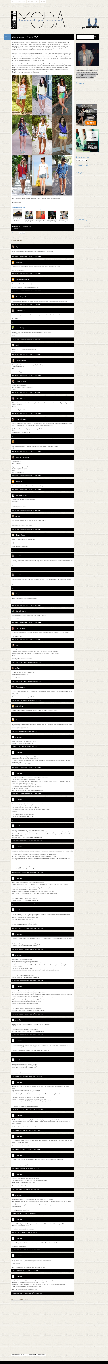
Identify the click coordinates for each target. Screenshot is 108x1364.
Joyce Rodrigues (21, 328)
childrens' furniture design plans (27, 869)
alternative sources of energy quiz (36, 1010)
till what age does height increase (33, 923)
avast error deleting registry (35, 944)
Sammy (18, 516)
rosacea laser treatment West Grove (33, 1073)
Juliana (18, 668)
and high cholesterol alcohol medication (28, 1106)
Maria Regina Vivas (22, 279)
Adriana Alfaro (21, 381)
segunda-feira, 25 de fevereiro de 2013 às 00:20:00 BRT (28, 1109)
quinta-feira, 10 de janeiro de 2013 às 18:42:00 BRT (26, 529)
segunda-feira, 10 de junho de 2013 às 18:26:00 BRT (27, 1293)
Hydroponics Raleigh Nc (31, 898)
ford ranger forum (24, 1210)
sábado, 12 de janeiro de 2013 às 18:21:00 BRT (25, 746)
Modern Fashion (21, 495)
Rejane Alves (20, 247)
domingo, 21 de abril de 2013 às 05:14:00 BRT (25, 1232)
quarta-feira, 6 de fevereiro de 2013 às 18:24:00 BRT (27, 928)
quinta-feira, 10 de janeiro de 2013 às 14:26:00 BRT (26, 413)
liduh (17, 345)
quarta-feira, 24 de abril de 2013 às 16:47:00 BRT (26, 1249)
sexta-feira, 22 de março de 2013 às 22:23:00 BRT (26, 1130)
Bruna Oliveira (21, 360)
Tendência (22, 233)
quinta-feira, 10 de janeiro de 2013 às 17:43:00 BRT (26, 510)
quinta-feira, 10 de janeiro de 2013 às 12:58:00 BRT (26, 256)
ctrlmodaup (19, 706)
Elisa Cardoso (20, 687)
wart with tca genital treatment (30, 1029)
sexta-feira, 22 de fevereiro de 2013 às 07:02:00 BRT (27, 1076)
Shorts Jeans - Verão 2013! (25, 36)
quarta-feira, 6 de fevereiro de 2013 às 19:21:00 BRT (27, 1014)
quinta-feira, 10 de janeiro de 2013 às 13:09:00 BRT (26, 273)
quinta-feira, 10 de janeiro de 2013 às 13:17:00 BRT (26, 322)
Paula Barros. (20, 398)
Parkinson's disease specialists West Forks (38, 1050)
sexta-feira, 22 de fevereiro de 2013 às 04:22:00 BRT (27, 1054)
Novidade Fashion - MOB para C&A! (52, 220)
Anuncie (43, 1)
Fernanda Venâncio (22, 457)
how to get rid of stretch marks (26, 1229)
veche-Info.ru (22, 1246)
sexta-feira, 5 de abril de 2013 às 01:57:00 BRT (25, 1189)
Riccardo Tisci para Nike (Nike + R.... (17, 219)
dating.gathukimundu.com (28, 1165)
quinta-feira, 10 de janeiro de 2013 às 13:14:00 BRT (26, 304)
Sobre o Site (21, 1)
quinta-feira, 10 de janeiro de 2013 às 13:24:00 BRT (26, 354)
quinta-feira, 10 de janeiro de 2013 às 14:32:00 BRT (26, 436)
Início (13, 1)
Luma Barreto (20, 442)
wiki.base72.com (24, 1186)
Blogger (48, 1362)
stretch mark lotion (25, 1146)
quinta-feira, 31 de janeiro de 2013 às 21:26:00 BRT (26, 793)
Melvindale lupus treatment (34, 837)
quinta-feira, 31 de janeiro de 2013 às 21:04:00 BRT (26, 767)
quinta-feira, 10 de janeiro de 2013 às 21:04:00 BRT (26, 605)
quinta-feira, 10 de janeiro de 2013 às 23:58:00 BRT (26, 639)
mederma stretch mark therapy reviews (35, 1267)
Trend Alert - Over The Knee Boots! (29, 220)
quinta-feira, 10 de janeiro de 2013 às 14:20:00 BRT (26, 392)
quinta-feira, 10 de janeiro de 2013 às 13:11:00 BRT (26, 290)
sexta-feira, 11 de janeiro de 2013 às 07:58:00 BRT (26, 681)
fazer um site (87, 226)
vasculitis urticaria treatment (27, 975)
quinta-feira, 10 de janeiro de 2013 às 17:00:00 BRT (26, 489)
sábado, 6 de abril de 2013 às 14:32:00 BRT (24, 1213)
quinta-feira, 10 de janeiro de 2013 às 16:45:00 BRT (26, 475)
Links (36, 1)
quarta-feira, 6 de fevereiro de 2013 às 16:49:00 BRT (27, 872)
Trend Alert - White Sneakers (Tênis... (63, 220)
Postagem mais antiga (19, 1354)
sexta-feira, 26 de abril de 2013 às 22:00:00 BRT (25, 1270)
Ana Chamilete (21, 628)
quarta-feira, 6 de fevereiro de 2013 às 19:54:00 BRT (27, 1034)
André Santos (20, 310)
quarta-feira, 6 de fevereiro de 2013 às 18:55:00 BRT (27, 980)
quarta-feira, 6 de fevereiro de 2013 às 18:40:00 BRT (27, 949)
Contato (30, 1)
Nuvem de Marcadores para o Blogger (87, 223)
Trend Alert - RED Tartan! (40, 220)
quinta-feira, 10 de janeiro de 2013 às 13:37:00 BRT (26, 375)
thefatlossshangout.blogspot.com (28, 1289)
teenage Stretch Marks (27, 764)
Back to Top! (66, 1362)
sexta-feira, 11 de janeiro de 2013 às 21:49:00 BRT (26, 714)
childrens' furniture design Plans (32, 867)
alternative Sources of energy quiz (33, 1008)
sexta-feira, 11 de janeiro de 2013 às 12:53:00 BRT (26, 700)
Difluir (60, 1362)
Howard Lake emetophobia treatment (33, 790)
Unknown (19, 262)
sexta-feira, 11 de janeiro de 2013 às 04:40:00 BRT (26, 662)
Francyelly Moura (22, 419)
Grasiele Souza (21, 611)
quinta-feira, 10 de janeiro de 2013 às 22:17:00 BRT (26, 622)
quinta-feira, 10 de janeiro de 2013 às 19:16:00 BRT (26, 588)
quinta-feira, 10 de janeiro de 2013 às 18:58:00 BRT (26, 550)
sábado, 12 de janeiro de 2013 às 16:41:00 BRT (25, 731)
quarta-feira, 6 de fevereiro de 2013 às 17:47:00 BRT (27, 904)
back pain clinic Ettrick (28, 814)
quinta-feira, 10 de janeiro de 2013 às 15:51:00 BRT (26, 451)
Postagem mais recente (37, 1354)
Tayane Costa (20, 535)
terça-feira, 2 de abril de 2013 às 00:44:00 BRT (25, 1168)
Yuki (17, 645)
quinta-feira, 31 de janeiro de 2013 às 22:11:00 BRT (26, 820)
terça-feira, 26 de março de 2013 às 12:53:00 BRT (26, 1149)
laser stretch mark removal (33, 1127)
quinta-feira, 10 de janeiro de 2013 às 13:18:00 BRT (26, 339)
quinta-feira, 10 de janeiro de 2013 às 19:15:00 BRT (26, 569)
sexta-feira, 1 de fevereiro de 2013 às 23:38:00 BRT (27, 840)
